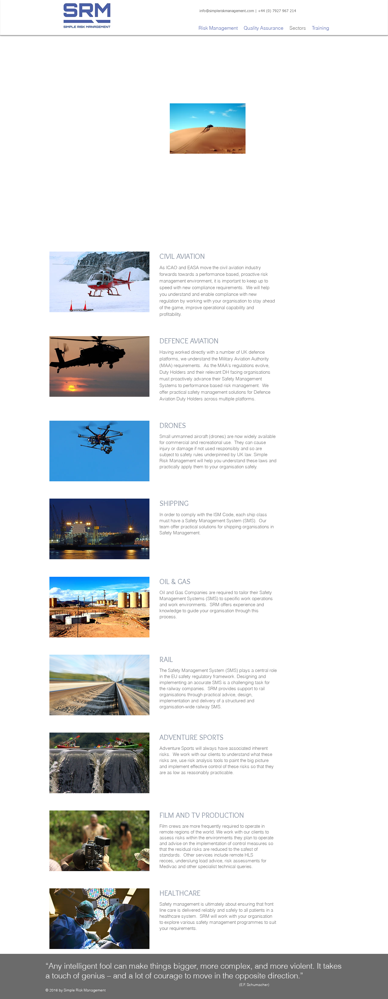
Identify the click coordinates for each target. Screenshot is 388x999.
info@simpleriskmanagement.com (226, 11)
